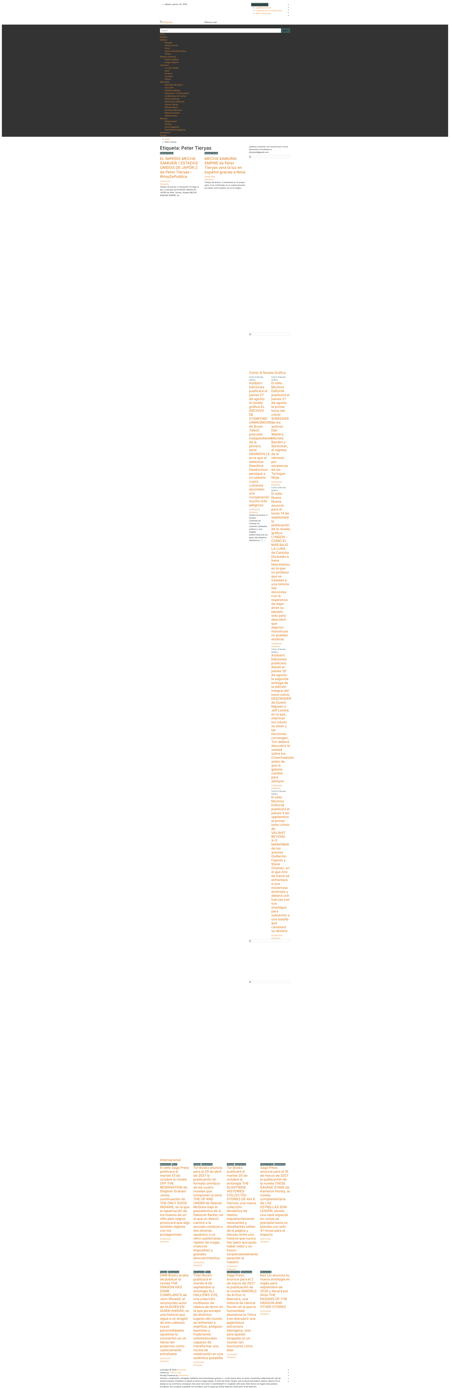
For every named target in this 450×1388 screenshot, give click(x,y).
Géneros (163, 40)
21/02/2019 (165, 181)
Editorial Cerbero (172, 113)
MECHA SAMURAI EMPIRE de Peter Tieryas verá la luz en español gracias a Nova (225, 165)
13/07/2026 (232, 1354)
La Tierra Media (171, 68)
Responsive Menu (259, 4)
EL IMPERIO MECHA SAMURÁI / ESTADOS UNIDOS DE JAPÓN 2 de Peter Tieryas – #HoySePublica (179, 167)
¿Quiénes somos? (263, 8)
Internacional (170, 1160)
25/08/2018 (209, 177)
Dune (167, 71)
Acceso (163, 135)
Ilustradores (165, 132)
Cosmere (169, 76)
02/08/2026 (276, 935)
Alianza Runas (171, 116)
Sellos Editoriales (263, 13)
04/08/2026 (198, 1262)
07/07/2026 (265, 1311)
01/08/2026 (232, 1266)
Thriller (168, 54)
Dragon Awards (171, 62)
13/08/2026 (276, 643)
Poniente (168, 73)
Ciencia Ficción (171, 45)
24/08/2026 (254, 509)
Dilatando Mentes (172, 90)
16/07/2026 (165, 1358)
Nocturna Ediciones (173, 110)
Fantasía (168, 42)
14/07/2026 (198, 1362)
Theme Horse (176, 1372)
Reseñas (163, 37)
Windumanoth (171, 121)
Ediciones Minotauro (174, 85)
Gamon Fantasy (171, 104)
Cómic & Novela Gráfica (175, 51)
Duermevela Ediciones (174, 101)
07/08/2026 (276, 785)
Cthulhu (168, 124)
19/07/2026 (265, 1239)
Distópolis (164, 184)
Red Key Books (171, 107)
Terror (167, 48)
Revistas (163, 118)
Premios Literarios (168, 56)
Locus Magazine (172, 127)
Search (163, 26)
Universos (164, 65)
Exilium (168, 79)
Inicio (162, 34)
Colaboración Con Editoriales (269, 10)
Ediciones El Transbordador (177, 93)
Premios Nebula (172, 59)
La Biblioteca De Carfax (175, 96)
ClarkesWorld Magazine (175, 130)
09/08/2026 (165, 1239)
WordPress (184, 1375)
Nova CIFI (169, 87)
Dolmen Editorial (172, 99)
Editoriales (164, 82)
